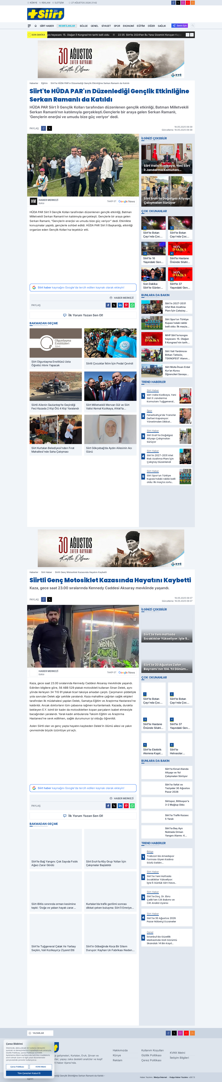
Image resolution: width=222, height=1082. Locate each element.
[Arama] (193, 26)
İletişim (59, 2)
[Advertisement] (83, 258)
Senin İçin (182, 25)
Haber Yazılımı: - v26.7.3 (167, 1077)
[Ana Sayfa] (35, 26)
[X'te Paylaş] (49, 128)
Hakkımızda (120, 1050)
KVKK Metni (177, 1052)
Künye (33, 2)
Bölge (84, 25)
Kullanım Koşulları (152, 1050)
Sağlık (162, 25)
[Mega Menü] (29, 26)
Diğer (151, 25)
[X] (178, 3)
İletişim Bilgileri (179, 1057)
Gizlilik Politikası (151, 1055)
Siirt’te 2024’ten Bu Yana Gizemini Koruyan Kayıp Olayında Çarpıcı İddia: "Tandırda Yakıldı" (105, 34)
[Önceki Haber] (187, 35)
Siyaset (106, 25)
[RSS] (193, 3)
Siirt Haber (47, 25)
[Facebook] (173, 3)
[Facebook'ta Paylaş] (43, 128)
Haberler (34, 83)
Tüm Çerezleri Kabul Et (29, 1073)
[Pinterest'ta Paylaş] (126, 305)
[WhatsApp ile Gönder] (132, 305)
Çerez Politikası (151, 1060)
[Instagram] (183, 3)
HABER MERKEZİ (48, 201)
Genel (94, 25)
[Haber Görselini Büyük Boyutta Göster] (83, 165)
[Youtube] (188, 3)
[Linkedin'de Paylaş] (120, 305)
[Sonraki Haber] (192, 35)
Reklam (46, 2)
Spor (117, 25)
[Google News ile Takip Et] (127, 201)
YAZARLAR (38, 1033)
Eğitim (141, 25)
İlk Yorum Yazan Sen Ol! (85, 315)
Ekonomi (128, 25)
